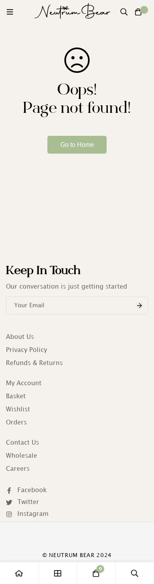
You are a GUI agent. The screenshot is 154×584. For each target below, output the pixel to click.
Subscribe (139, 305)
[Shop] (58, 573)
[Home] (19, 573)
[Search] (124, 12)
